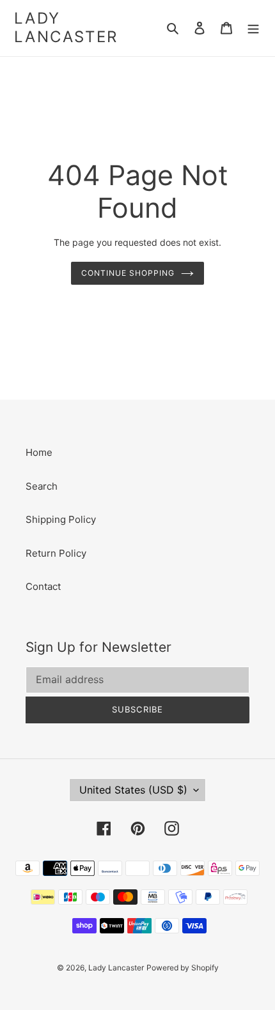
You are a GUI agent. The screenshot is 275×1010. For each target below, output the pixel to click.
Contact (43, 586)
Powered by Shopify (182, 967)
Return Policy (56, 553)
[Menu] (253, 28)
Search (42, 486)
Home (39, 452)
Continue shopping (128, 273)
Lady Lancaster (66, 28)
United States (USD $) (133, 789)
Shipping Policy (61, 519)
